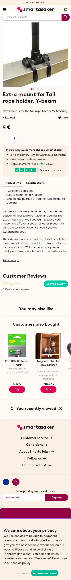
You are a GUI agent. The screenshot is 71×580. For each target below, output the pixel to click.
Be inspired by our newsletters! (35, 491)
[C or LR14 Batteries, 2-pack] (17, 346)
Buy (48, 389)
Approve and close (45, 573)
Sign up (57, 497)
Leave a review (56, 283)
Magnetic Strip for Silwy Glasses (48, 363)
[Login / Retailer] (14, 482)
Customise (21, 573)
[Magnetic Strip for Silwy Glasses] (48, 346)
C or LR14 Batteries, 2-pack (17, 363)
